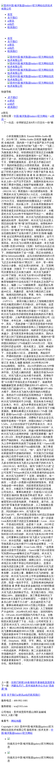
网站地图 (16, 721)
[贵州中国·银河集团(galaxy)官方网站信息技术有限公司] (28, 8)
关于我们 (12, 17)
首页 (9, 14)
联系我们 (12, 27)
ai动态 (10, 24)
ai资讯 (10, 21)
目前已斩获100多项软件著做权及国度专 (33, 682)
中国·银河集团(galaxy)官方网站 (30, 116)
